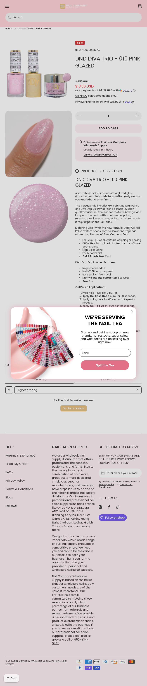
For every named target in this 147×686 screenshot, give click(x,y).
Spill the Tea (105, 365)
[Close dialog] (132, 311)
